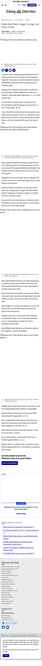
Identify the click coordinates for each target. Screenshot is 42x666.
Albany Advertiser (7, 20)
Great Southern (18, 20)
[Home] (5, 5)
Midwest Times (6, 592)
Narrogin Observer (6, 595)
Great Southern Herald (7, 582)
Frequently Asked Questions (18, 636)
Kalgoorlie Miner (6, 586)
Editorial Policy (32, 636)
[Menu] (2, 5)
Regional (27, 20)
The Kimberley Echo (7, 588)
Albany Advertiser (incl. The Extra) (11, 566)
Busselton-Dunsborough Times (10, 575)
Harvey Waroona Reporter (8, 584)
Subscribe (32, 5)
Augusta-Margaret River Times (10, 569)
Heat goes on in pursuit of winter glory (18, 527)
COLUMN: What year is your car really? (18, 553)
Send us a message (11, 623)
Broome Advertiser (7, 571)
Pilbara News (5, 599)
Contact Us (5, 636)
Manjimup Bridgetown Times (9, 590)
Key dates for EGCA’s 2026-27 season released (21, 530)
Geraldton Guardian (7, 579)
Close (6, 655)
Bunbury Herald (6, 573)
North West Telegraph (7, 597)
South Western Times (7, 601)
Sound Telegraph (6, 603)
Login (24, 5)
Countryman (5, 577)
